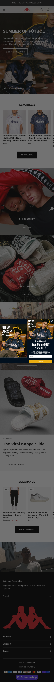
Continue (40, 361)
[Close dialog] (51, 321)
